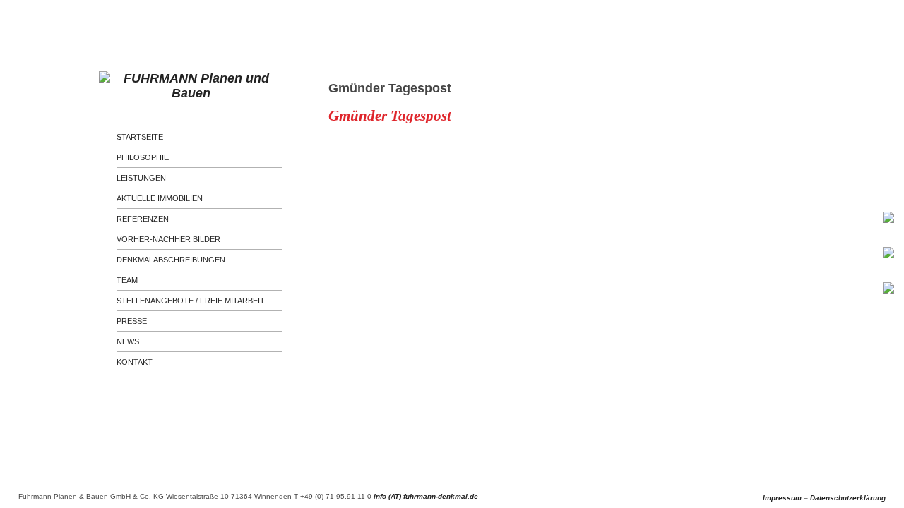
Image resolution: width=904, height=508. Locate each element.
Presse (132, 321)
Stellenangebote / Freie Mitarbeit (191, 300)
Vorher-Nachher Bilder (168, 239)
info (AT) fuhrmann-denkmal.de (426, 496)
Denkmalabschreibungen (171, 259)
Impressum (782, 498)
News (128, 341)
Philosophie (143, 157)
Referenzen (143, 218)
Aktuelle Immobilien (160, 198)
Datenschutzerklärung (848, 498)
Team (127, 280)
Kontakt (135, 362)
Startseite (140, 137)
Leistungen (141, 178)
